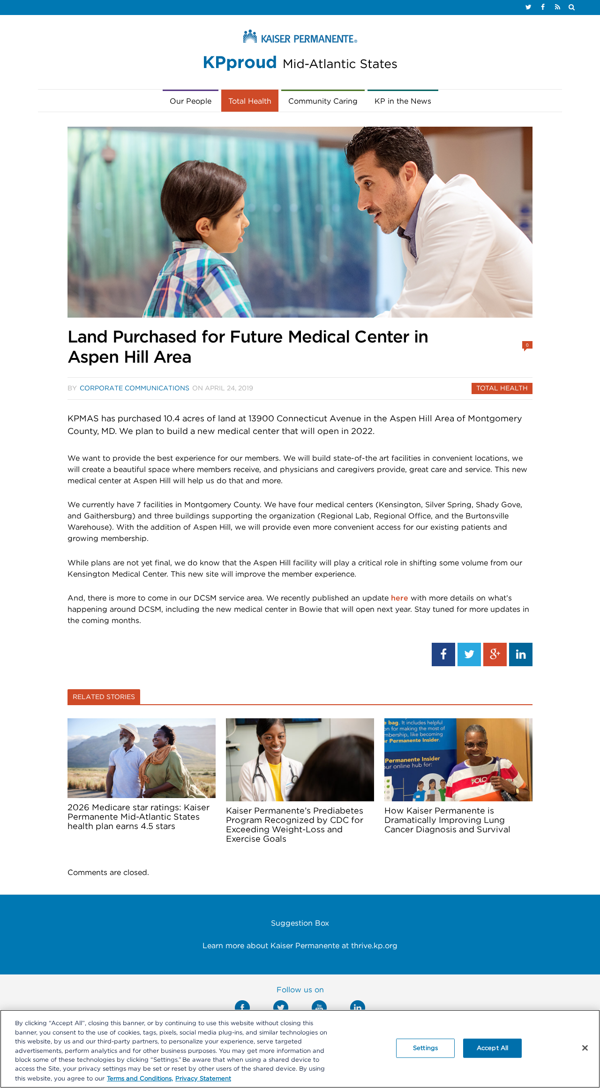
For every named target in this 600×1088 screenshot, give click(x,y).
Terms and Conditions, (140, 1078)
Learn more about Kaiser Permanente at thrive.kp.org (300, 946)
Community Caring (323, 101)
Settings (425, 1048)
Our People (190, 101)
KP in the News (403, 101)
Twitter (280, 1007)
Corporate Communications (134, 388)
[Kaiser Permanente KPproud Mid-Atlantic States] (300, 53)
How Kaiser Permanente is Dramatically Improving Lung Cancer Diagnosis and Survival (447, 820)
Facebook (242, 1007)
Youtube (319, 1007)
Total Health (249, 101)
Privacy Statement (203, 1078)
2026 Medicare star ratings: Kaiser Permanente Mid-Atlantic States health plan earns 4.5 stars (139, 817)
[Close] (585, 1047)
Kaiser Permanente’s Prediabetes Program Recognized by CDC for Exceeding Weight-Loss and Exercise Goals (294, 825)
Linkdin (357, 1007)
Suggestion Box (300, 923)
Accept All (492, 1048)
